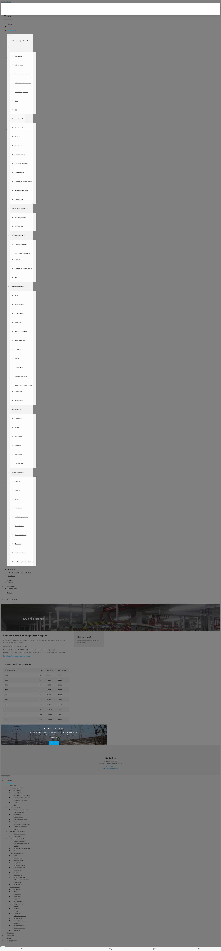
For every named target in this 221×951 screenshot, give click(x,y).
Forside (10, 24)
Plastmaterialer (16, 409)
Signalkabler (18, 56)
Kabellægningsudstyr (17, 286)
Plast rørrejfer (19, 226)
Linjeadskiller (19, 199)
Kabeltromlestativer (21, 376)
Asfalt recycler (19, 304)
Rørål (16, 295)
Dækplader (18, 445)
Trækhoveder (19, 349)
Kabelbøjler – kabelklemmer (23, 181)
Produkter (11, 30)
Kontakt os (54, 743)
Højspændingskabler (17, 235)
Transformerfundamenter (22, 128)
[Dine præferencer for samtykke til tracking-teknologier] (3, 948)
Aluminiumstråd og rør (21, 190)
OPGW (17, 499)
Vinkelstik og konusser (21, 92)
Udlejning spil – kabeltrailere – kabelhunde (24, 388)
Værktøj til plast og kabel (18, 208)
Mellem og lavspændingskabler (20, 41)
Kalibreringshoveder (21, 331)
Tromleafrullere (19, 313)
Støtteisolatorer (20, 154)
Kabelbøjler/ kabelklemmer (23, 83)
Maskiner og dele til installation (24, 562)
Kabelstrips (18, 454)
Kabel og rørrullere (20, 340)
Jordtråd (17, 490)
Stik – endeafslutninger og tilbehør (22, 256)
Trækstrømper (19, 367)
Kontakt (10, 582)
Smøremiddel (19, 400)
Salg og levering (13, 588)
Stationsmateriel (16, 119)
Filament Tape (19, 463)
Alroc (16, 101)
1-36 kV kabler (19, 65)
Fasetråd (17, 481)
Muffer (17, 427)
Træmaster (18, 544)
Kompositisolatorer (20, 535)
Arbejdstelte (18, 322)
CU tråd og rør (19, 172)
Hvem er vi (11, 569)
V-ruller (17, 358)
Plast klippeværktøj (20, 217)
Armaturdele (18, 508)
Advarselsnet (19, 436)
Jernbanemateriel (20, 553)
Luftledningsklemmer (21, 517)
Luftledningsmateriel (17, 472)
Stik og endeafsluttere (21, 163)
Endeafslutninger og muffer (23, 74)
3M (16, 110)
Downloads (11, 576)
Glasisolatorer (19, 526)
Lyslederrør (18, 418)
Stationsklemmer (20, 137)
